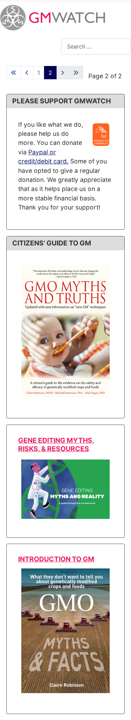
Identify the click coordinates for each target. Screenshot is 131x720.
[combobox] (96, 46)
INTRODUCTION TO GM (56, 559)
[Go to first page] (13, 72)
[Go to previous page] (27, 72)
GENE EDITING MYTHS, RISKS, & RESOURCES (56, 444)
